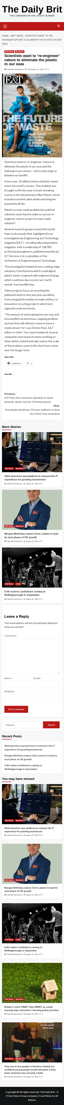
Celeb (18, 584)
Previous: (28, 398)
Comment (10, 635)
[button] (5, 26)
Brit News (9, 52)
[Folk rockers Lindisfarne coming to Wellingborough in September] (32, 568)
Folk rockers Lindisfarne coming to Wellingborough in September (23, 767)
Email (37, 678)
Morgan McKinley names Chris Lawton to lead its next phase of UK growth (30, 757)
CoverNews (45, 1095)
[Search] (59, 26)
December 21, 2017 (35, 69)
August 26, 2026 (32, 484)
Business (19, 52)
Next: (32, 409)
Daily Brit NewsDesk (15, 69)
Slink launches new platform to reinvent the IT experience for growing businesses (29, 747)
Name (8, 678)
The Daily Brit (32, 9)
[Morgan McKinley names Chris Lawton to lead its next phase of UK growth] (32, 510)
